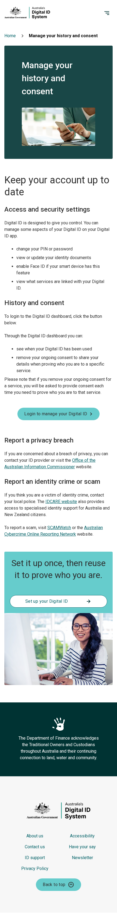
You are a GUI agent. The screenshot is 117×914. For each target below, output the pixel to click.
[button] (58, 884)
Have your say (82, 846)
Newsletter (82, 857)
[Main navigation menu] (108, 13)
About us (34, 835)
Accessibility (82, 835)
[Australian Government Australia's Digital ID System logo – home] (37, 13)
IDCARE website (61, 501)
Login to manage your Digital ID (55, 413)
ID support (35, 857)
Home (10, 35)
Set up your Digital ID (46, 601)
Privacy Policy (34, 868)
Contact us (35, 846)
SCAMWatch (59, 527)
